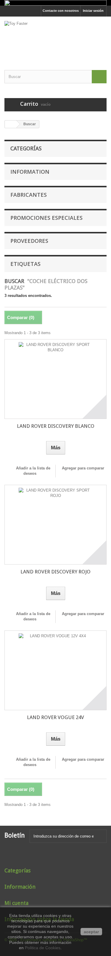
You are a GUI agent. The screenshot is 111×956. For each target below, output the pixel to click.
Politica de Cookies (42, 947)
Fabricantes (28, 194)
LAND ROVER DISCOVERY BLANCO (55, 426)
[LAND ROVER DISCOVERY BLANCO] (55, 379)
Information (29, 171)
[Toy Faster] (55, 38)
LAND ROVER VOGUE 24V (55, 717)
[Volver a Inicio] (10, 124)
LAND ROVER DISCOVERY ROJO (55, 572)
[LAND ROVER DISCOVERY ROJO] (55, 525)
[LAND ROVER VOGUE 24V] (55, 670)
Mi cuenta (16, 903)
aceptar (91, 931)
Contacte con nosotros (61, 10)
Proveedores (29, 240)
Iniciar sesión (93, 10)
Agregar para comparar (83, 468)
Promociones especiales (46, 217)
